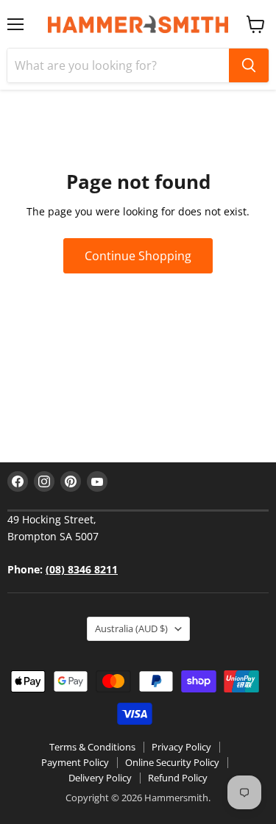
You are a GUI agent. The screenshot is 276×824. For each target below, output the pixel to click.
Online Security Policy (172, 762)
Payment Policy (75, 762)
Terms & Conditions (92, 746)
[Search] (249, 65)
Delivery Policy (100, 777)
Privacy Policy (181, 746)
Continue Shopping (138, 256)
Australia (131, 628)
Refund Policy (178, 777)
